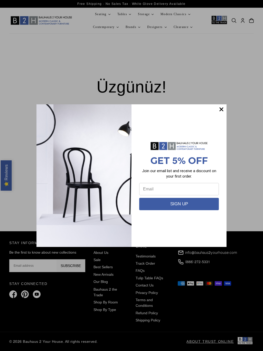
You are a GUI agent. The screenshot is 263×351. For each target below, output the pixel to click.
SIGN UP (179, 203)
